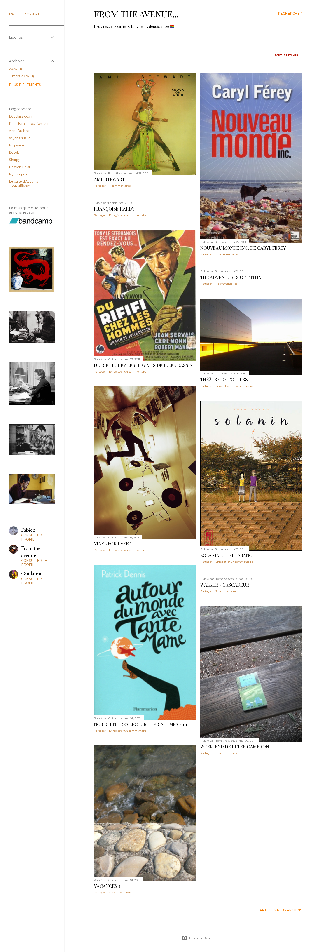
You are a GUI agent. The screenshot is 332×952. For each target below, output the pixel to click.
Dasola (14, 152)
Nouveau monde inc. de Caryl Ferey (243, 248)
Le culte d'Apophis (23, 181)
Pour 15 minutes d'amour (29, 124)
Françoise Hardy (114, 209)
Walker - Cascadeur (224, 585)
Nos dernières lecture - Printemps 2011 (140, 724)
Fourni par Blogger (201, 938)
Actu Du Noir (19, 131)
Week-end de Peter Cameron (234, 746)
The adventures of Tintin (230, 277)
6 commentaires (226, 753)
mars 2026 (22, 76)
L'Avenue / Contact (24, 14)
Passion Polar (19, 167)
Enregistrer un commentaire (127, 215)
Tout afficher (286, 55)
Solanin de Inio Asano (226, 555)
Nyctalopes (18, 174)
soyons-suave (19, 138)
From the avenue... (136, 14)
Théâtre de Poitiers (224, 379)
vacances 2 (107, 886)
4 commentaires (120, 185)
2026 (15, 69)
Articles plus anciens (281, 910)
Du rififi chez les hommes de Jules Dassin (143, 365)
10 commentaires (226, 254)
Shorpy (14, 160)
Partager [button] (100, 185)
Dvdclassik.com (21, 116)
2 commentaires (226, 591)
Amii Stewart (109, 179)
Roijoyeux (16, 145)
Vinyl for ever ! (112, 543)
